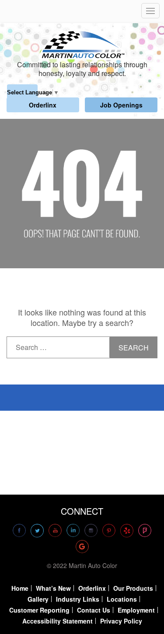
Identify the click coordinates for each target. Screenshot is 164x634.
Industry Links (77, 599)
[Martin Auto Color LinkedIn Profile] (73, 530)
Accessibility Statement (57, 621)
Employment (136, 610)
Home (19, 588)
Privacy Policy (121, 621)
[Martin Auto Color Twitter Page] (37, 531)
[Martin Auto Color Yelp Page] (126, 531)
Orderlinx (42, 104)
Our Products (133, 588)
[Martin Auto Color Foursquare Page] (144, 530)
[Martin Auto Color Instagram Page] (91, 530)
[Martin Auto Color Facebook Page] (19, 530)
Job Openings (121, 104)
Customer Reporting (39, 610)
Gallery (38, 599)
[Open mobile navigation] (150, 10)
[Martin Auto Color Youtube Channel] (55, 530)
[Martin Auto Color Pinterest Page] (108, 530)
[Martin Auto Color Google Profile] (82, 546)
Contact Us (93, 610)
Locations (122, 599)
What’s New (53, 588)
